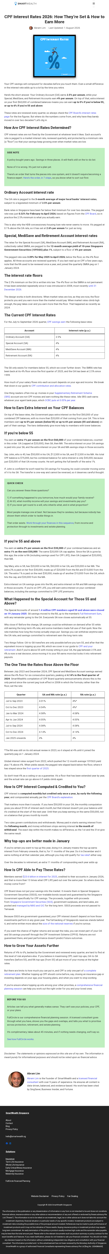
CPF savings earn (56, 321)
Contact (9, 1123)
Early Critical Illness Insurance (19, 1168)
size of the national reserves (58, 923)
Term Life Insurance (15, 1162)
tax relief (85, 855)
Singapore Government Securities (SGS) (31, 901)
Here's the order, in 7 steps (37, 177)
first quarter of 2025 (38, 768)
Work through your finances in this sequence (50, 523)
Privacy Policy (12, 1129)
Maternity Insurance (15, 1174)
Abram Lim (33, 1078)
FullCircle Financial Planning (18, 1181)
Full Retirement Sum (90, 613)
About (8, 1120)
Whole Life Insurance (15, 1165)
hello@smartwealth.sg (16, 1136)
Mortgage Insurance (15, 1171)
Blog (8, 1126)
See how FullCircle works (20, 1039)
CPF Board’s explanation (60, 797)
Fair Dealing (72, 1196)
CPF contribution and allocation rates (51, 385)
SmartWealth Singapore (17, 1113)
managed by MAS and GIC (30, 905)
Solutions (10, 1151)
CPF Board (90, 213)
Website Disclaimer (40, 1196)
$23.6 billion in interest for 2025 (40, 876)
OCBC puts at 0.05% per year (60, 400)
